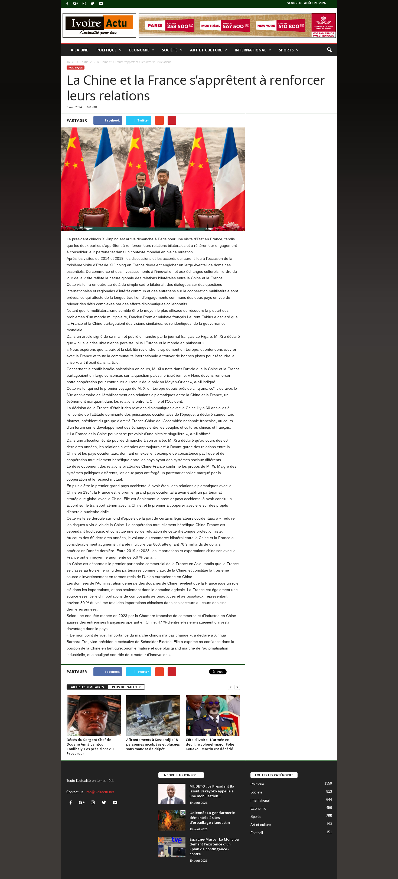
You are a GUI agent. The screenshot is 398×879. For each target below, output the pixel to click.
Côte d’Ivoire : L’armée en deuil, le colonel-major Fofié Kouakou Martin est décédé (210, 744)
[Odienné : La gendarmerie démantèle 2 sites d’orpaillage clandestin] (171, 820)
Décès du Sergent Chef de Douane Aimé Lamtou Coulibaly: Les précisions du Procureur (90, 746)
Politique (106, 50)
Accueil (71, 62)
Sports (286, 50)
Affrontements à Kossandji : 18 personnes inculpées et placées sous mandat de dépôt (153, 744)
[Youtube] (101, 4)
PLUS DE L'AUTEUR (126, 687)
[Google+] (76, 4)
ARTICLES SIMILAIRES (87, 687)
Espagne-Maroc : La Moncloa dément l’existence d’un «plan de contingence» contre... (214, 846)
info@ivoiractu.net (100, 792)
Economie (139, 50)
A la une (79, 50)
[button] (329, 50)
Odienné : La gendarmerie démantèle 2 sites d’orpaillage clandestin (212, 817)
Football (256, 833)
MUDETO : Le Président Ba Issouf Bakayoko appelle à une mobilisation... (212, 791)
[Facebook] (67, 4)
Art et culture (206, 50)
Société (170, 50)
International (250, 50)
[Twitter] (92, 4)
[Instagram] (84, 4)
